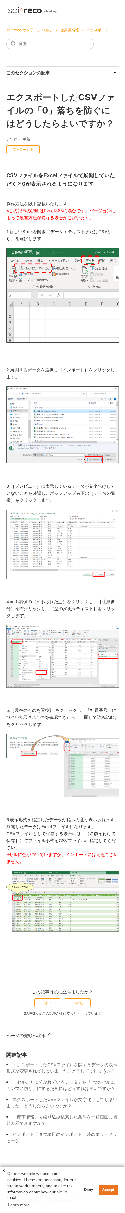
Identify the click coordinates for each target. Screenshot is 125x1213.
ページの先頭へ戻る (26, 1035)
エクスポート (97, 30)
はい (47, 1002)
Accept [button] (108, 1190)
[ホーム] (32, 10)
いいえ (77, 1002)
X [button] (3, 1171)
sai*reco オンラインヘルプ (29, 30)
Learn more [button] (19, 1205)
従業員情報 (69, 30)
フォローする (22, 149)
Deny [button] (88, 1190)
